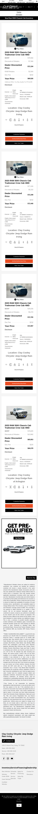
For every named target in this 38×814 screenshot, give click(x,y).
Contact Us (9, 741)
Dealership (32, 768)
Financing (22, 768)
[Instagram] (8, 759)
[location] (36, 1)
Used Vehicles (6, 779)
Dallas (19, 12)
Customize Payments (19, 134)
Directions (30, 774)
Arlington (19, 14)
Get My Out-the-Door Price (19, 138)
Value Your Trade (19, 143)
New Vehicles (6, 771)
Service (14, 768)
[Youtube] (12, 759)
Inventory (6, 768)
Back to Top (31, 578)
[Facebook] (4, 759)
